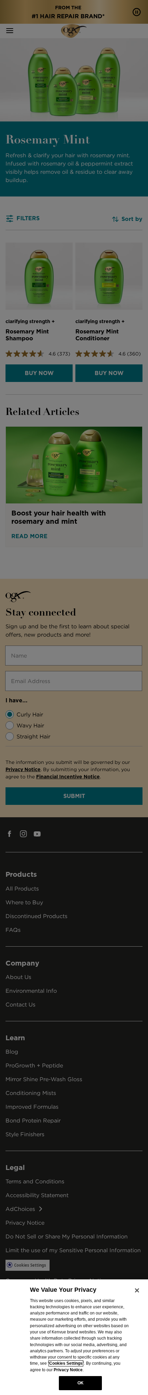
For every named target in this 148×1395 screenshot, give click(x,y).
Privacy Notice (68, 1369)
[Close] (137, 1290)
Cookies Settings (66, 1363)
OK (80, 1383)
